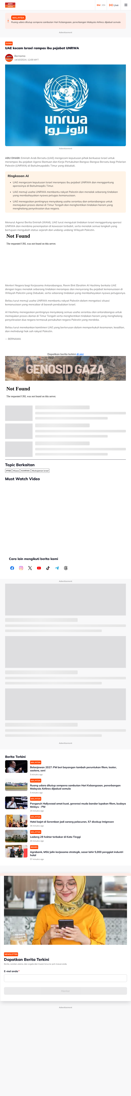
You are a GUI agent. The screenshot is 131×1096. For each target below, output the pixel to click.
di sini (80, 354)
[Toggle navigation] (126, 5)
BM (98, 5)
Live (116, 5)
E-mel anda (11, 971)
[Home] (10, 5)
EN (103, 5)
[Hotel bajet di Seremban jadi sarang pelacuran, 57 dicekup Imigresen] (16, 821)
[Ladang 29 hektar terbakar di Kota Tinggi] (16, 836)
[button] (8, 19)
